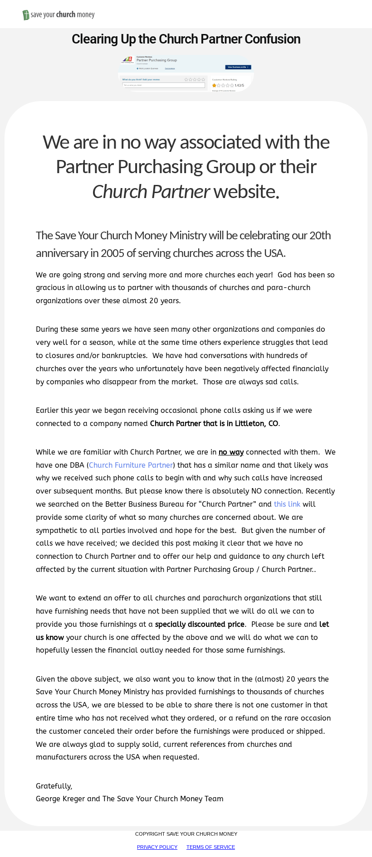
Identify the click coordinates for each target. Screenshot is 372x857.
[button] (346, 5)
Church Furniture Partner (131, 465)
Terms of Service (210, 847)
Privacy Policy (157, 847)
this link (287, 504)
